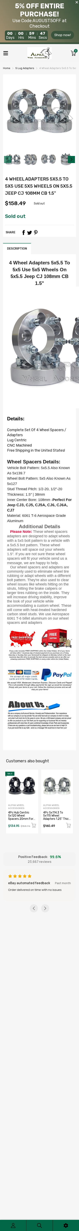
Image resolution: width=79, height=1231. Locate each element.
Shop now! (62, 35)
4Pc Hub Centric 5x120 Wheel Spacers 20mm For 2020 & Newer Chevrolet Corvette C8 (21, 820)
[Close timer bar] (77, 2)
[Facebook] (23, 232)
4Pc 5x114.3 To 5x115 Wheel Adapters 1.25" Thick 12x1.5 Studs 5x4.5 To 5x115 (56, 819)
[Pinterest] (35, 232)
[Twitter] (29, 232)
